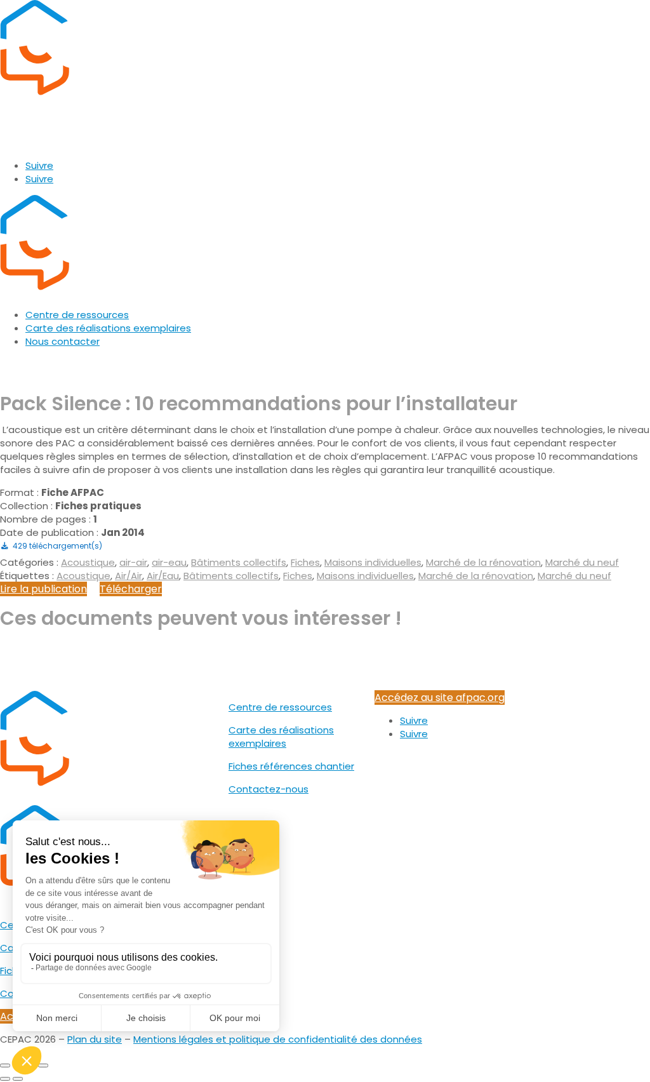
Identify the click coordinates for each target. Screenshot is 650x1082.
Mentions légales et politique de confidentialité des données (277, 1039)
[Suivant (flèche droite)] (18, 1079)
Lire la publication (43, 589)
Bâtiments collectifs (238, 562)
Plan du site (94, 1039)
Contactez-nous (268, 789)
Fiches (305, 562)
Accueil (17, 364)
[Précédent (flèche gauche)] (5, 1079)
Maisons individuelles (372, 562)
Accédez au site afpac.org (440, 697)
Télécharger (131, 589)
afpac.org (26, 142)
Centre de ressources (77, 314)
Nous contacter (62, 341)
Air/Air (128, 575)
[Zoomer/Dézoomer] (5, 1065)
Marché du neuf (582, 562)
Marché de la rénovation (483, 562)
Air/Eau (163, 575)
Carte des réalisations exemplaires (108, 328)
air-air (133, 562)
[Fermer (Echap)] (43, 1065)
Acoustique (88, 562)
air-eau (169, 562)
